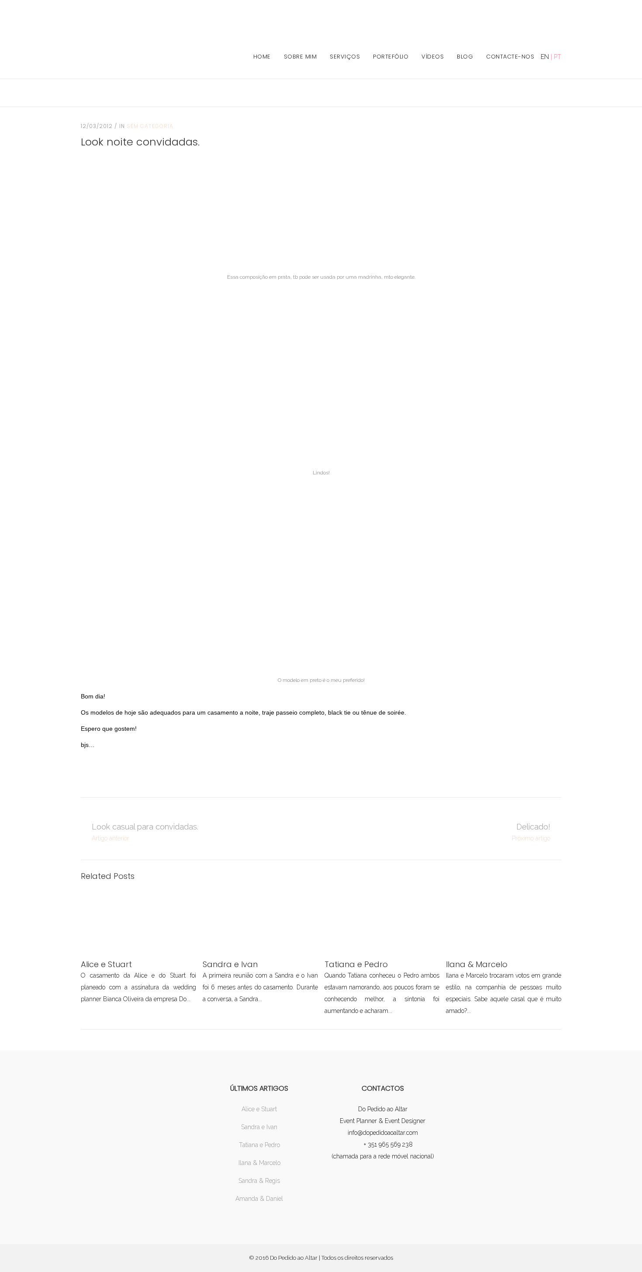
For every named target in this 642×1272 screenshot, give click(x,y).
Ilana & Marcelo (259, 1162)
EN (545, 56)
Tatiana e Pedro (259, 1144)
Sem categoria (150, 126)
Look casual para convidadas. (145, 826)
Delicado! (533, 826)
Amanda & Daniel (259, 1198)
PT (557, 56)
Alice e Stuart (259, 1109)
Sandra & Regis (259, 1180)
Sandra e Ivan (259, 1126)
